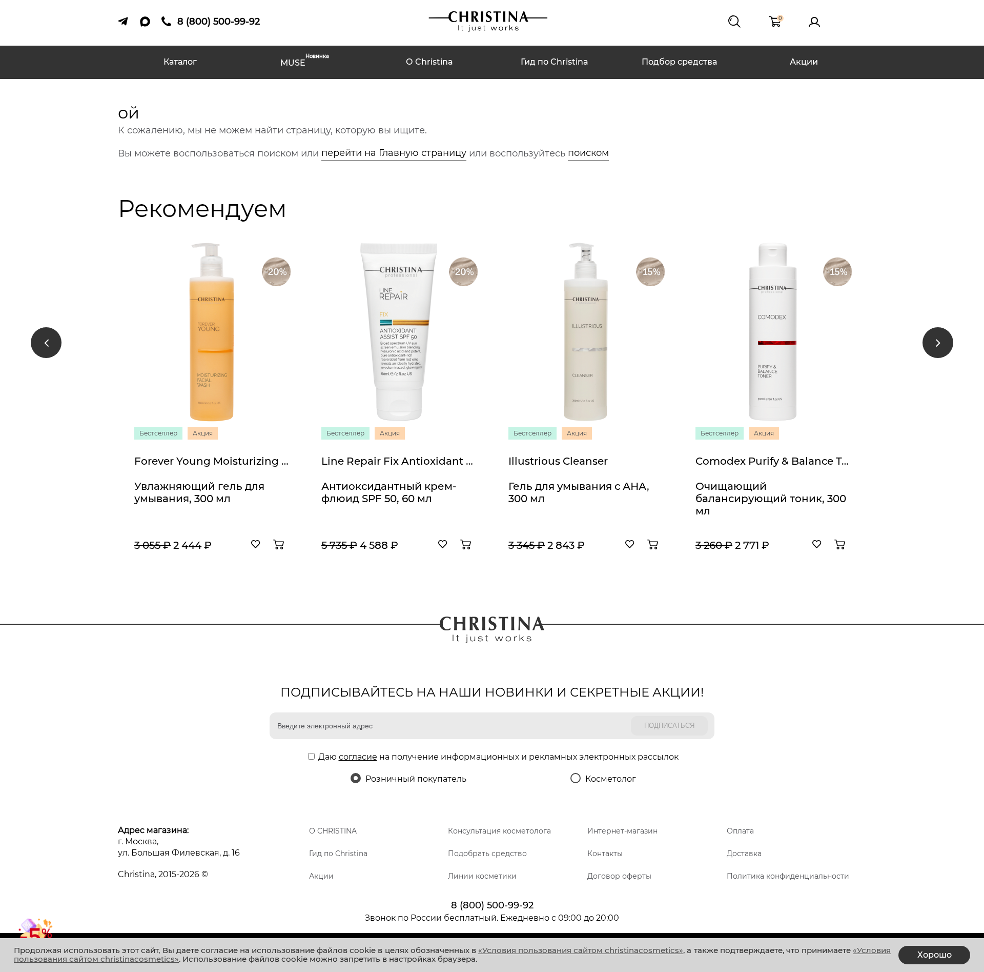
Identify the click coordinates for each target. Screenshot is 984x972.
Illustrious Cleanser (558, 461)
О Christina (429, 62)
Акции (804, 62)
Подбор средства (679, 62)
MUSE (304, 62)
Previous (46, 342)
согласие (358, 757)
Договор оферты (619, 876)
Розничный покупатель (415, 779)
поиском (588, 152)
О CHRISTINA (333, 831)
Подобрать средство (487, 853)
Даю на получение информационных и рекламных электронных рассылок (498, 757)
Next (937, 342)
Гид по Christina (554, 62)
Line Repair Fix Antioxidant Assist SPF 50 (398, 461)
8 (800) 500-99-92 (492, 905)
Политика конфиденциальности (788, 876)
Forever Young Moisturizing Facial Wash (211, 461)
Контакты (605, 853)
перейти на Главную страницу (393, 152)
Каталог (180, 62)
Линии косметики (482, 876)
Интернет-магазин (622, 831)
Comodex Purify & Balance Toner (772, 461)
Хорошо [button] (934, 955)
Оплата (740, 831)
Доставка (744, 853)
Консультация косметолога (499, 831)
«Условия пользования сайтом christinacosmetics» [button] (580, 950)
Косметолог (610, 779)
